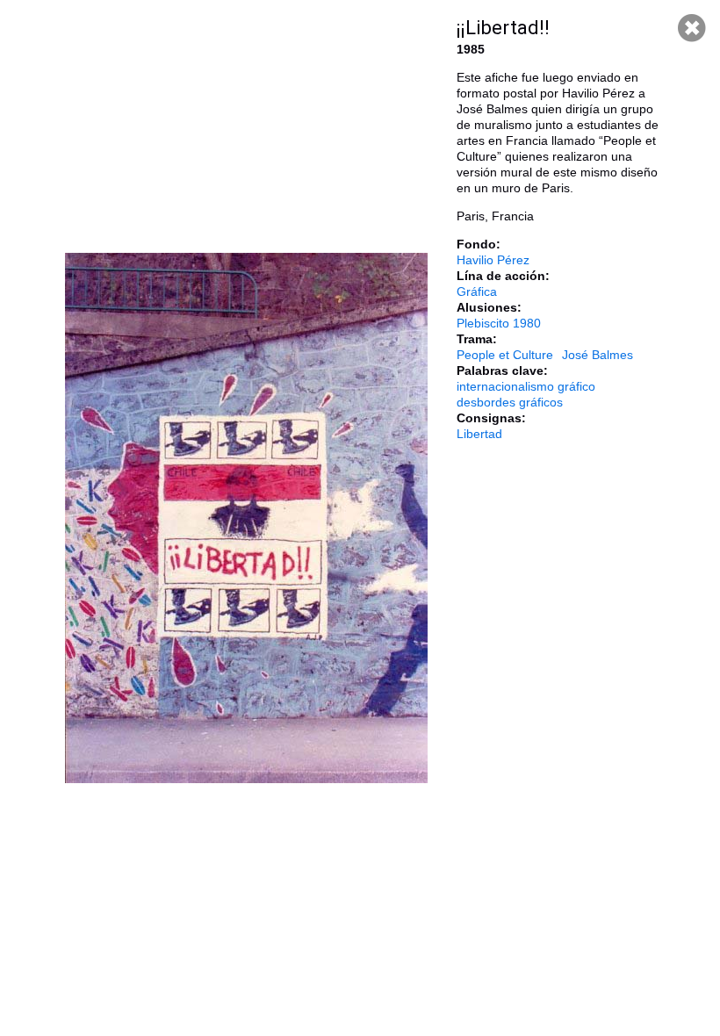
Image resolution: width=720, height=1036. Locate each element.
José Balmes (597, 355)
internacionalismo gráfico (526, 386)
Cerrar (692, 28)
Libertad (479, 434)
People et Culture (505, 355)
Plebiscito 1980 (499, 323)
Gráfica (477, 291)
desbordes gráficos (510, 402)
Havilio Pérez (493, 260)
